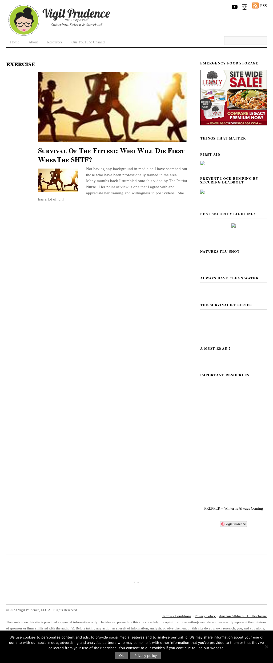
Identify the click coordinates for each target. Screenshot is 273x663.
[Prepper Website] (233, 493)
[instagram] (244, 6)
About (33, 41)
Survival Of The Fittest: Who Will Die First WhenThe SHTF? (111, 155)
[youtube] (234, 6)
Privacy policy (145, 655)
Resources (54, 41)
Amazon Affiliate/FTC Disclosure (243, 616)
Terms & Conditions (176, 616)
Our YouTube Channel (88, 41)
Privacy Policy (205, 616)
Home (14, 41)
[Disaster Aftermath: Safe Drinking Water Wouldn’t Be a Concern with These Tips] (136, 599)
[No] (266, 646)
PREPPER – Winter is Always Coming (233, 508)
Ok (121, 655)
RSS (263, 5)
